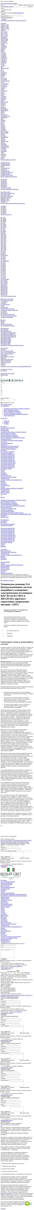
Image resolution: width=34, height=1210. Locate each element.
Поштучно (6, 421)
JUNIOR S (3, 98)
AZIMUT (3, 48)
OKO (2, 119)
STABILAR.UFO (5, 168)
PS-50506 (3, 270)
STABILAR (4, 169)
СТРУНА (3, 363)
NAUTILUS (4, 114)
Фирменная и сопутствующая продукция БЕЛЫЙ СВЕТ (16, 366)
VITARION (4, 151)
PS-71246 (3, 272)
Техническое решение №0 (8, 454)
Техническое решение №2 (8, 457)
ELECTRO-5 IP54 (5, 195)
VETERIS (3, 148)
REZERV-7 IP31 (5, 199)
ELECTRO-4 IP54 (5, 192)
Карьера (3, 481)
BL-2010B (3, 218)
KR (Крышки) (4, 307)
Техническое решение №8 (8, 467)
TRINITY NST (4, 141)
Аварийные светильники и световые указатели (13, 20)
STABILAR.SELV (5, 173)
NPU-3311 (3, 244)
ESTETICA (4, 72)
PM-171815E (4, 283)
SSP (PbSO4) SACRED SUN (8, 337)
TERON (3, 138)
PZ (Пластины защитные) (7, 308)
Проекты (3, 470)
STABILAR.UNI (5, 162)
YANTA (3, 157)
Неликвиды (4, 370)
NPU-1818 (3, 237)
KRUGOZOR (4, 102)
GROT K (3, 93)
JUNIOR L (3, 96)
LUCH (2, 106)
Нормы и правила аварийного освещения (12, 488)
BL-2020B (3, 220)
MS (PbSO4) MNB (5, 338)
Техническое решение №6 (8, 464)
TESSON (3, 140)
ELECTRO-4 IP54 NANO (7, 193)
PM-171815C (4, 280)
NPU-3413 (3, 245)
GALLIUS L (4, 85)
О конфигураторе (5, 888)
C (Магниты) (4, 301)
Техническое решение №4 (8, 460)
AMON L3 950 (5, 27)
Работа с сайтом (5, 886)
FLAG (2, 76)
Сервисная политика (6, 900)
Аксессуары (4, 441)
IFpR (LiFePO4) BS (6, 331)
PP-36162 (3, 254)
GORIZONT (4, 90)
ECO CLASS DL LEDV (7, 351)
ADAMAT (3, 23)
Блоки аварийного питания (8, 159)
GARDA (3, 88)
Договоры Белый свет (6, 904)
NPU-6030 (3, 247)
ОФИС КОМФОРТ (6, 360)
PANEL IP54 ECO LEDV (7, 356)
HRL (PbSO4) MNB (6, 339)
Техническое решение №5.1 (8, 461)
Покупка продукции (6, 905)
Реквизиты (3, 929)
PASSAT (3, 121)
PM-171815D (4, 282)
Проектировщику (5, 485)
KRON (2, 100)
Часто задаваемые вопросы (8, 881)
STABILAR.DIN (5, 171)
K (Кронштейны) (5, 304)
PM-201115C (4, 285)
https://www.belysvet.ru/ (7, 1193)
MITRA (3, 112)
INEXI (2, 166)
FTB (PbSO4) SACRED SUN (8, 332)
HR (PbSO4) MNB (5, 344)
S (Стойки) (4, 311)
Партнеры (3, 890)
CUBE (2, 64)
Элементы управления (7, 317)
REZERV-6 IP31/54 (6, 197)
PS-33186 (3, 259)
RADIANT (3, 130)
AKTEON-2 (4, 182)
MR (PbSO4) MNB (6, 342)
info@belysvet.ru (5, 940)
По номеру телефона (11, 3)
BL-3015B (3, 225)
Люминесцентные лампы (7, 373)
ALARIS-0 (3, 206)
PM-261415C (4, 286)
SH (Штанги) (4, 313)
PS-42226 (3, 268)
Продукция (4, 914)
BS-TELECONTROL (6, 324)
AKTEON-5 (4, 185)
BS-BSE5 (3, 320)
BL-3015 (3, 223)
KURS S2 (3, 105)
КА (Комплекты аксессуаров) (9, 315)
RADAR (3, 127)
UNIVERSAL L (5, 145)
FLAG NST (4, 78)
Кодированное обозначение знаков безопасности (14, 895)
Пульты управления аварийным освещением (13, 203)
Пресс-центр (4, 921)
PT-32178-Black (5, 279)
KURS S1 (3, 103)
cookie (15, 1201)
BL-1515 (3, 217)
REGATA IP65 (4, 133)
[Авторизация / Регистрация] (17, 395)
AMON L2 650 (5, 26)
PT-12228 (3, 273)
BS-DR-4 (3, 233)
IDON (2, 95)
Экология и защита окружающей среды (11, 479)
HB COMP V (4, 355)
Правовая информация (7, 995)
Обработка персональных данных (10, 996)
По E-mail (3, 3)
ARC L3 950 (4, 34)
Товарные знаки (5, 478)
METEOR (3, 107)
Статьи (2, 471)
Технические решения (7, 453)
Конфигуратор (5, 429)
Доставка (3, 912)
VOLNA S (3, 155)
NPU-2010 (3, 238)
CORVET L (4, 60)
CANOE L (3, 53)
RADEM (3, 128)
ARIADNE (3, 37)
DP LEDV (3, 349)
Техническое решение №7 (8, 465)
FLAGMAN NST (5, 81)
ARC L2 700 (4, 33)
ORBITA (3, 120)
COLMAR (3, 303)
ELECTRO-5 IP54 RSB (7, 196)
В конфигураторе (7, 404)
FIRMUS (3, 75)
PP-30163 (3, 252)
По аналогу (4, 426)
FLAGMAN (4, 79)
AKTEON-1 (4, 180)
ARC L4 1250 (4, 36)
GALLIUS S (4, 86)
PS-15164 (3, 256)
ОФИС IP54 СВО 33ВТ (7, 359)
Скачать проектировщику (7, 893)
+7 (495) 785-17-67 (6, 942)
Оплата (3, 911)
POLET (3, 124)
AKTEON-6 (4, 186)
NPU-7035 (3, 248)
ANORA (3, 30)
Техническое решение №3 (8, 458)
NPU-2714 (3, 241)
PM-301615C (4, 294)
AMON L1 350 (5, 24)
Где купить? (4, 494)
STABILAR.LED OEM (7, 172)
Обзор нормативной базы (7, 887)
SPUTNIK (3, 135)
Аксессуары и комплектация (8, 296)
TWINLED (3, 144)
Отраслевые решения (6, 468)
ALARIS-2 (3, 209)
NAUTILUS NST (5, 116)
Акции (2, 908)
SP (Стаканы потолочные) (8, 314)
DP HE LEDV (4, 348)
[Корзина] (17, 393)
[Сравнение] (17, 389)
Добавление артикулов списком (9, 447)
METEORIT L (4, 109)
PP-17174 (3, 251)
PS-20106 (3, 258)
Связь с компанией (6, 931)
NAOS (2, 113)
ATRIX (2, 44)
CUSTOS (3, 65)
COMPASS (4, 57)
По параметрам (5, 406)
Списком (6, 422)
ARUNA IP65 (4, 40)
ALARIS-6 (3, 213)
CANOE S (3, 54)
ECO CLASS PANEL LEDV (8, 352)
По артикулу (4, 418)
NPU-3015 (3, 242)
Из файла (6, 423)
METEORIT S (4, 110)
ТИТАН (3, 365)
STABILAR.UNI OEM (7, 175)
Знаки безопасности (6, 214)
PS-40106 (3, 265)
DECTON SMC (5, 68)
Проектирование (5, 489)
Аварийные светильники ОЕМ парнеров (12, 440)
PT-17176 (3, 275)
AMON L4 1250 (5, 29)
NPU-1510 (3, 235)
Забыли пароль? (9, 6)
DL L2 (2, 71)
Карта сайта (4, 917)
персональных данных (7, 865)
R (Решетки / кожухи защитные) (9, 310)
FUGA (2, 82)
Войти (2, 11)
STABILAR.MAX (5, 164)
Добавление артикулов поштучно (10, 446)
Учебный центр (5, 491)
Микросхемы (4, 375)
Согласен (3, 1208)
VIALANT (3, 150)
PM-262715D (4, 292)
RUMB (2, 134)
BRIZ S (3, 51)
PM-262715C (4, 290)
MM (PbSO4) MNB (6, 341)
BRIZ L (3, 50)
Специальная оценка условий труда (22, 995)
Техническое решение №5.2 (8, 463)
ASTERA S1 (4, 41)
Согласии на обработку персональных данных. (11, 967)
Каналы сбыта (4, 902)
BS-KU (3, 321)
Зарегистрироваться (18, 12)
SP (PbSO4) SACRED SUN (8, 334)
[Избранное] (17, 391)
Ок (1, 1126)
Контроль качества (6, 475)
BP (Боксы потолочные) (7, 299)
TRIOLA (3, 143)
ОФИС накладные (6, 362)
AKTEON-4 (4, 183)
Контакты (3, 482)
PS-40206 (3, 266)
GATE (2, 89)
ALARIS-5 (3, 211)
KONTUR (3, 99)
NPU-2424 (3, 240)
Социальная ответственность (8, 477)
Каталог (3, 497)
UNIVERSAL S (5, 147)
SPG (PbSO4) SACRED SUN (8, 335)
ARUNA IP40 (4, 38)
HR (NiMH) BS (5, 328)
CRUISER (3, 62)
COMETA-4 (4, 202)
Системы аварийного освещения (9, 189)
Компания (3, 472)
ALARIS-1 (3, 207)
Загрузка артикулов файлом (8, 449)
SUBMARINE (4, 137)
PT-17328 (3, 276)
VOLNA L (3, 154)
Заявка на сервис (5, 492)
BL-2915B (3, 221)
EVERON (3, 74)
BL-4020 (3, 230)
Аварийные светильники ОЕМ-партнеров (12, 345)
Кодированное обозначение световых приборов (13, 894)
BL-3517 (3, 228)
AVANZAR (4, 47)
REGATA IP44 (4, 131)
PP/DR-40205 (4, 255)
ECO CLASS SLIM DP (7, 353)
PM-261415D (4, 287)
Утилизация (4, 901)
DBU (2, 67)
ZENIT (2, 158)
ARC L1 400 (4, 31)
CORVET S (4, 61)
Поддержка (4, 484)
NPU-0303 (3, 234)
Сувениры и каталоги (6, 369)
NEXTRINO (4, 117)
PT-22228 (3, 278)
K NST (2, 306)
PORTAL (3, 126)
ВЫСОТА (3, 358)
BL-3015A (3, 224)
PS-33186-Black (5, 261)
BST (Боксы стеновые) (7, 300)
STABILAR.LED (5, 165)
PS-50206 (3, 269)
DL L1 (2, 69)
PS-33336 (3, 262)
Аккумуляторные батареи (7, 325)
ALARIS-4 (3, 210)
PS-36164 (3, 263)
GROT (2, 92)
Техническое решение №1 (8, 456)
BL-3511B (3, 227)
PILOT (2, 123)
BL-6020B (3, 231)
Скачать (3, 487)
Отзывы (3, 909)
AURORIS (3, 45)
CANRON (3, 55)
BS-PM (2, 323)
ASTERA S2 (4, 43)
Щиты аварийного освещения (9, 176)
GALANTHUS (5, 83)
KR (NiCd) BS (4, 330)
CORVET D (4, 58)
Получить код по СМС (6, 17)
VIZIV (2, 152)
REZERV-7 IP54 (5, 200)
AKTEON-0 (4, 179)
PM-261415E (4, 289)
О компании (4, 474)
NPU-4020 (3, 249)
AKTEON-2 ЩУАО (6, 188)
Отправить (3, 867)
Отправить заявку (5, 1041)
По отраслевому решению (8, 427)
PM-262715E (4, 293)
